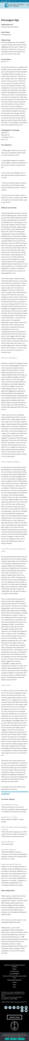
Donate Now (14, 1017)
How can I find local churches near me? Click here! (14, 976)
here (15, 999)
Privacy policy (21, 1038)
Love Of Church (14, 971)
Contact (14, 982)
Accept (7, 1038)
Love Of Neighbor (14, 973)
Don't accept (13, 1038)
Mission (15, 969)
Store (14, 987)
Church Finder (4, 1)
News (14, 984)
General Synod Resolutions (14, 980)
